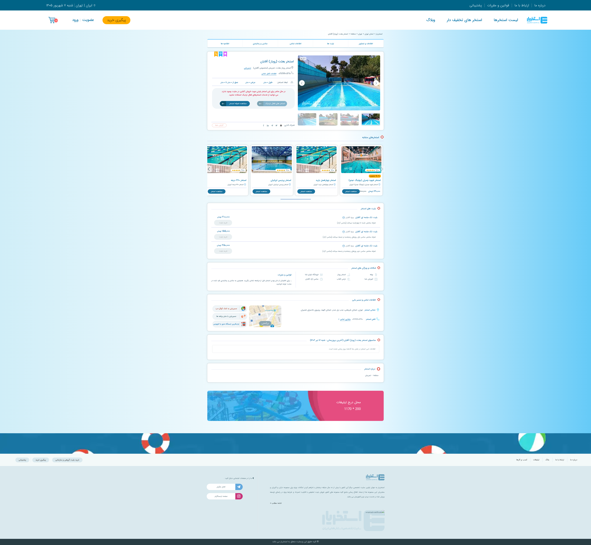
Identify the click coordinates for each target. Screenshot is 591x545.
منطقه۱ (353, 33)
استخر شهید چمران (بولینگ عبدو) (365, 180)
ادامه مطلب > (275, 503)
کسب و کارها (521, 459)
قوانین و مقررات (498, 5)
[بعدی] (302, 83)
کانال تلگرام (221, 486)
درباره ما (539, 5)
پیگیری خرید (116, 20)
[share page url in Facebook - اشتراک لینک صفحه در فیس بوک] (263, 125)
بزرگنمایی (265, 323)
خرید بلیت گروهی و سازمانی (67, 460)
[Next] (209, 169)
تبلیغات (536, 459)
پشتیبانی (476, 5)
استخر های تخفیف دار (464, 20)
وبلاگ (430, 20)
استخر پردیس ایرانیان (281, 180)
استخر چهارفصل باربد (326, 180)
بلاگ (547, 459)
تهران (360, 33)
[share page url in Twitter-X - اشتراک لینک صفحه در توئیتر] (276, 125)
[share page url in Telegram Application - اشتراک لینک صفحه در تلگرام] (272, 125)
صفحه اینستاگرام (221, 496)
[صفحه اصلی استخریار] (537, 20)
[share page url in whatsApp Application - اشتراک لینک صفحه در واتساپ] (280, 125)
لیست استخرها (506, 20)
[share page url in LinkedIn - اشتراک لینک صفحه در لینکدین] (267, 125)
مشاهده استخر (351, 191)
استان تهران (369, 33)
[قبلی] (376, 83)
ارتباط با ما (522, 5)
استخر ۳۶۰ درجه (238, 180)
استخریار (379, 33)
